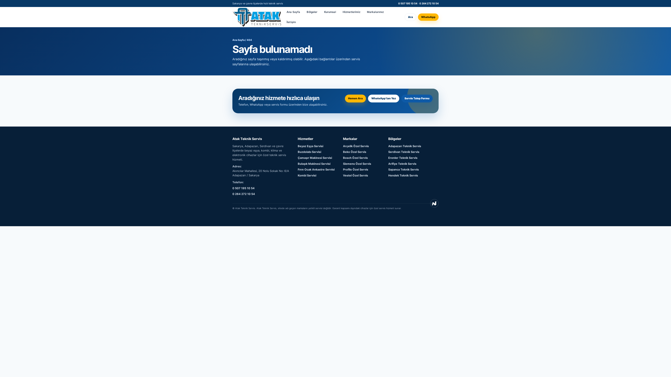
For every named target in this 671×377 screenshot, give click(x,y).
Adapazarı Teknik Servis (404, 146)
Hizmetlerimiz (351, 12)
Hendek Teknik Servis (403, 175)
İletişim (291, 22)
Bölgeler (312, 12)
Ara (410, 17)
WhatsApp (428, 17)
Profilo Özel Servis (355, 169)
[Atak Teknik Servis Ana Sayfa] (256, 17)
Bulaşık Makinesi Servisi (314, 163)
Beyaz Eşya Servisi (310, 146)
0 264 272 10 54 (429, 3)
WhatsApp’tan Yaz (383, 98)
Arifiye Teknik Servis (402, 163)
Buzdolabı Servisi (309, 152)
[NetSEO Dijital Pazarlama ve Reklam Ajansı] (434, 203)
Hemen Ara (355, 98)
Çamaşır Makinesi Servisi (315, 158)
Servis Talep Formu (417, 98)
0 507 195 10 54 (407, 3)
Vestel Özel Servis (355, 175)
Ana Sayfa (293, 12)
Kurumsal (330, 12)
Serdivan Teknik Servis (403, 152)
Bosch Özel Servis (355, 158)
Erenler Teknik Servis (402, 158)
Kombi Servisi (307, 175)
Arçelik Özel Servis (356, 146)
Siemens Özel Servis (357, 163)
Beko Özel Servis (354, 152)
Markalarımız (375, 12)
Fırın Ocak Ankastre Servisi (316, 169)
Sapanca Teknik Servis (403, 169)
